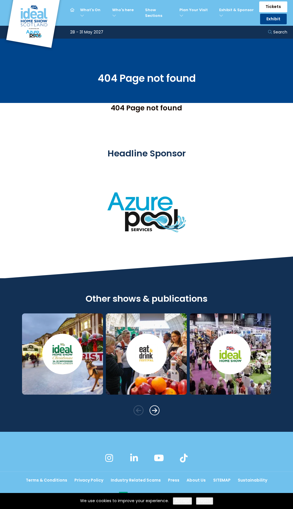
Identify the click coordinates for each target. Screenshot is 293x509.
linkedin (134, 457)
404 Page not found (146, 108)
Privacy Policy (88, 480)
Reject (204, 501)
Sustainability (252, 480)
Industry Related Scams (136, 480)
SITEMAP (222, 480)
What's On (90, 10)
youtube (158, 457)
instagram (109, 457)
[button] (138, 410)
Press (173, 480)
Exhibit (273, 19)
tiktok (183, 457)
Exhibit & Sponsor (236, 10)
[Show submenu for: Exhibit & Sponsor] (221, 16)
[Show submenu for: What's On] (82, 16)
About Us (196, 480)
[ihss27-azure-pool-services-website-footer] (146, 254)
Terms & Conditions (46, 480)
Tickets (273, 6)
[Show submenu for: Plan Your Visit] (182, 16)
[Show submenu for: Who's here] (114, 16)
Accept (182, 501)
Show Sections (153, 12)
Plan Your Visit (193, 10)
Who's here (123, 10)
